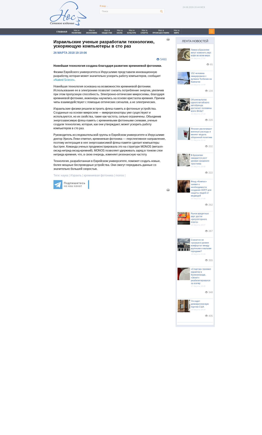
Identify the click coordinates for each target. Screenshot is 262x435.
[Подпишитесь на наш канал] (71, 188)
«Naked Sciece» (64, 79)
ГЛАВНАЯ (61, 32)
